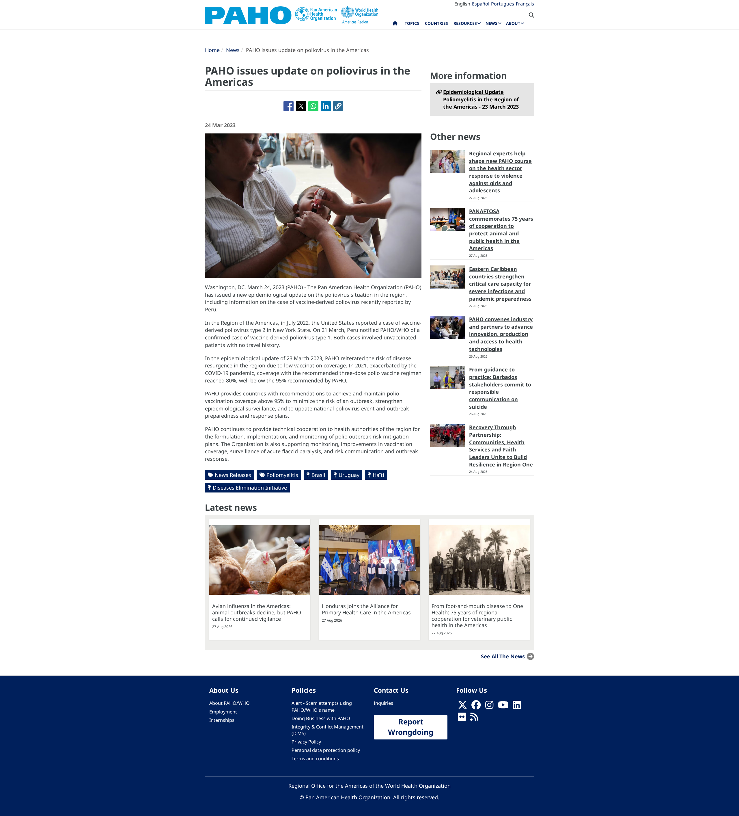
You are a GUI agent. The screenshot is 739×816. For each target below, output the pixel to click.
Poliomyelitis (282, 474)
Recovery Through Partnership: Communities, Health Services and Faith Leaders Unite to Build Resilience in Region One (501, 446)
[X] (462, 706)
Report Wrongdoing (410, 727)
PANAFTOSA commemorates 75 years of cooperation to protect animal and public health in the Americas (501, 230)
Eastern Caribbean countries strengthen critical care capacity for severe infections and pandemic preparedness (500, 283)
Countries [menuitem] (436, 23)
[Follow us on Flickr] (462, 718)
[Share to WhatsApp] (313, 106)
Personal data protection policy (326, 750)
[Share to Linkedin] (326, 106)
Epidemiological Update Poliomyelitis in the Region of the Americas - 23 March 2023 (481, 99)
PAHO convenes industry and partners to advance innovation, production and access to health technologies (501, 334)
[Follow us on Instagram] (489, 706)
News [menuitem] (491, 23)
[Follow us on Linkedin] (517, 706)
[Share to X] (301, 106)
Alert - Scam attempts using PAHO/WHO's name (322, 706)
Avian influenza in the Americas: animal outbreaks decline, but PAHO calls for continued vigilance (256, 612)
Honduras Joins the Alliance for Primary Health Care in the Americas (366, 609)
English (462, 4)
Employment (223, 712)
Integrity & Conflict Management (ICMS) (327, 730)
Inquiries (383, 703)
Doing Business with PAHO (321, 718)
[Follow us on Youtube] (503, 706)
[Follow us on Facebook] (476, 706)
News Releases (233, 474)
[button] (338, 106)
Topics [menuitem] (412, 23)
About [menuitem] (513, 23)
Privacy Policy (306, 742)
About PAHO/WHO (229, 703)
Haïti (378, 474)
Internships (221, 720)
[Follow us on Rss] (474, 718)
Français (525, 4)
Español (480, 4)
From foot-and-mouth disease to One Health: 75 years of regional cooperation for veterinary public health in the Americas (477, 615)
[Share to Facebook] (288, 106)
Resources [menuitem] (465, 23)
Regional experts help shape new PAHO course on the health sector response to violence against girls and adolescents (500, 172)
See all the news (503, 656)
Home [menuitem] (395, 24)
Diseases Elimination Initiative (250, 487)
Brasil (318, 474)
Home (212, 50)
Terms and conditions (315, 758)
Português (502, 4)
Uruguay (349, 474)
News (233, 50)
